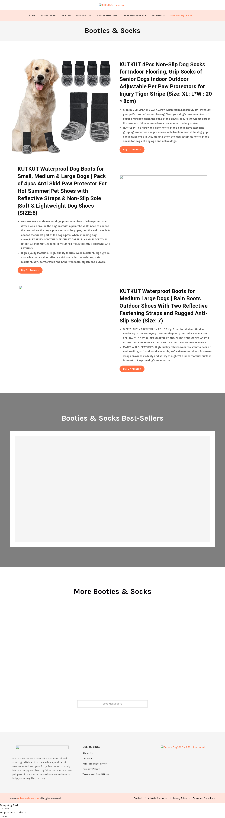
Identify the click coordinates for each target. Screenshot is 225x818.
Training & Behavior (135, 15)
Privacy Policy (91, 769)
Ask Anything (48, 15)
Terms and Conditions (96, 774)
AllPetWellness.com (28, 798)
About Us (88, 753)
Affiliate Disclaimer (95, 763)
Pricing (66, 15)
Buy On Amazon (132, 149)
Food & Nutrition (107, 15)
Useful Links (92, 747)
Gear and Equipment (182, 15)
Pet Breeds (158, 15)
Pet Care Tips (83, 15)
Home (32, 15)
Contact (87, 758)
